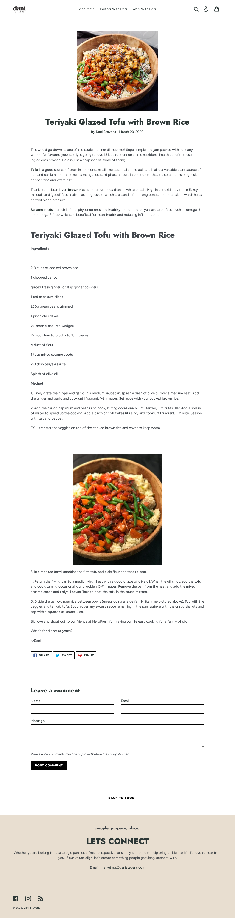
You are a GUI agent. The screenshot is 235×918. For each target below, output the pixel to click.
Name (35, 701)
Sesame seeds (42, 210)
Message (38, 721)
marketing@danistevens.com (123, 867)
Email (125, 701)
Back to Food (121, 798)
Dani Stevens (32, 907)
